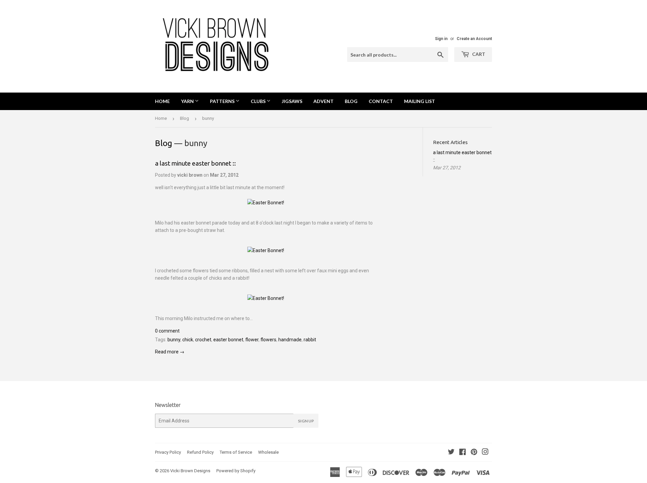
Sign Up (306, 420)
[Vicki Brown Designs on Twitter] (451, 452)
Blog (184, 118)
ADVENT (323, 101)
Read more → (169, 351)
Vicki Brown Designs (190, 470)
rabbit (310, 339)
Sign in (441, 38)
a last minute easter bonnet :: (195, 163)
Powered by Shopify (235, 470)
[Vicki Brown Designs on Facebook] (462, 452)
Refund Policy (200, 452)
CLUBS (259, 101)
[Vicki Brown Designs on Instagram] (485, 452)
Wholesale (268, 452)
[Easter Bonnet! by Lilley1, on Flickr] (265, 202)
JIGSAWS (292, 101)
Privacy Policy (168, 452)
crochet (203, 339)
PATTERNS (223, 101)
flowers (268, 339)
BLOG (351, 101)
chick (187, 339)
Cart (478, 54)
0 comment (167, 331)
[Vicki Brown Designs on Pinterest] (473, 452)
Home (162, 101)
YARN (188, 101)
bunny (173, 339)
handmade (290, 339)
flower (251, 339)
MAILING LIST (419, 101)
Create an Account (474, 38)
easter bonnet (228, 339)
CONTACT (381, 101)
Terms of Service (236, 452)
